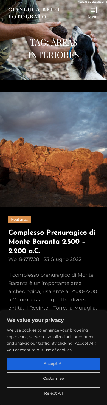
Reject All (53, 393)
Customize (53, 378)
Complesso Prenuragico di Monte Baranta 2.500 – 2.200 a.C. (51, 242)
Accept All (54, 363)
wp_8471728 (23, 259)
